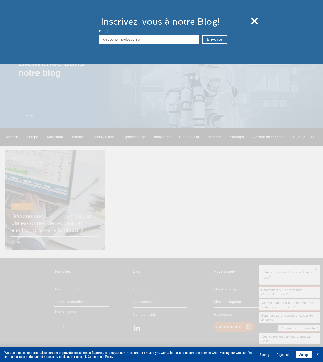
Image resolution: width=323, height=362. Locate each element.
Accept (304, 354)
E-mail (103, 31)
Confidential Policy (100, 356)
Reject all (282, 354)
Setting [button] (264, 354)
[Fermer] (317, 354)
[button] (254, 21)
